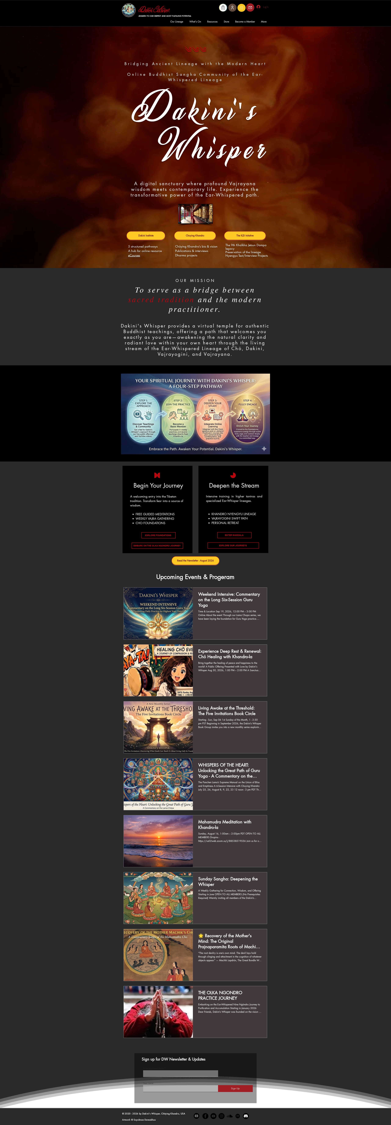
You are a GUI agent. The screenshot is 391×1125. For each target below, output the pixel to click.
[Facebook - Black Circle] (205, 1116)
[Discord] (246, 1116)
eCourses (134, 255)
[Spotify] (238, 1116)
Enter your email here (153, 1068)
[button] (177, 22)
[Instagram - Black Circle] (222, 1116)
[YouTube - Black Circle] (213, 1116)
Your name (148, 1083)
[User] (232, 8)
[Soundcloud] (230, 1116)
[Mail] (242, 8)
